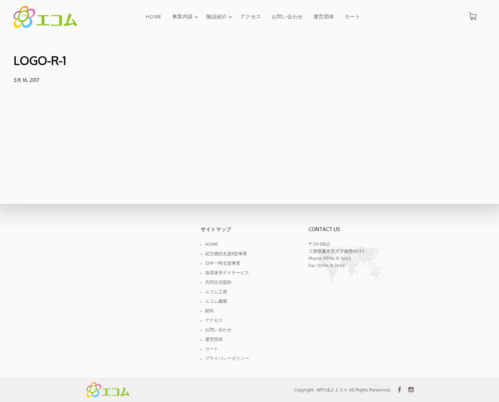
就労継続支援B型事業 (226, 253)
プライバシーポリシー (227, 358)
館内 (209, 310)
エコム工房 (216, 291)
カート (211, 348)
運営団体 (214, 339)
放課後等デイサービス (227, 272)
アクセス (214, 320)
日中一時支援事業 (222, 263)
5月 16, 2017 (26, 80)
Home (211, 244)
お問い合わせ (218, 329)
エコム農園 (216, 301)
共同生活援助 (218, 282)
